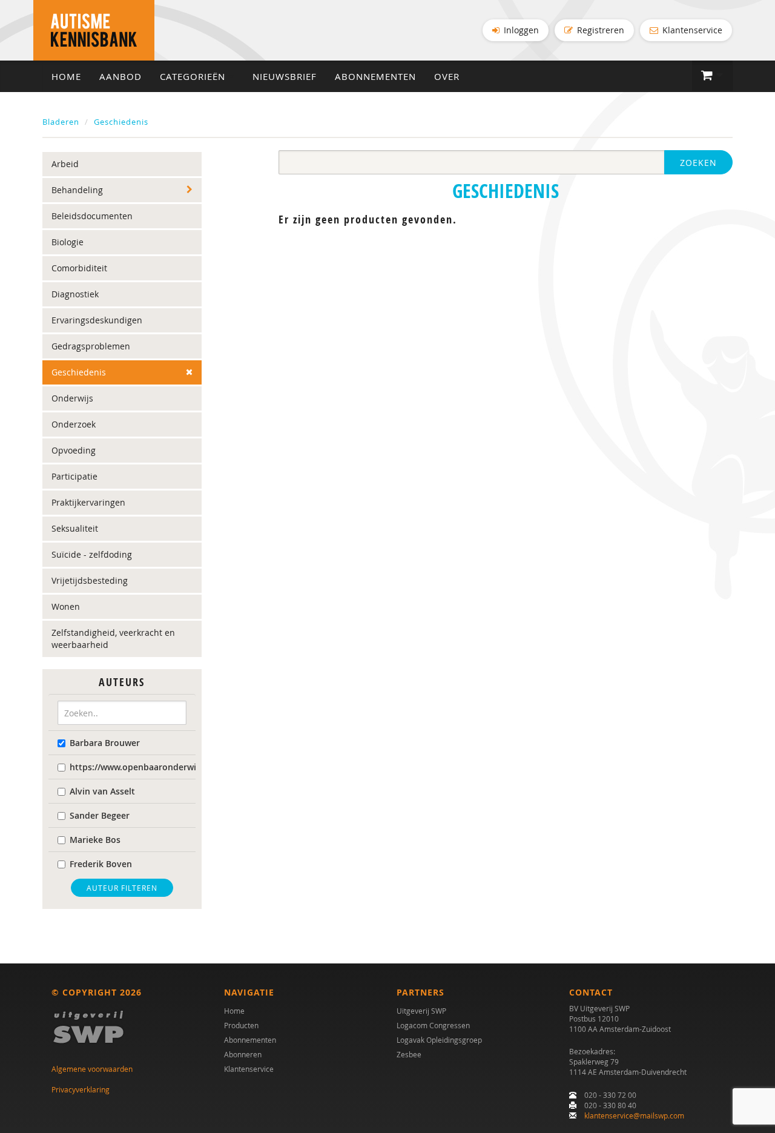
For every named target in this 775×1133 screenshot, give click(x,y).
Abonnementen (375, 76)
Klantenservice (691, 30)
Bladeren (60, 121)
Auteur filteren (122, 888)
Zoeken (698, 162)
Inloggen (520, 30)
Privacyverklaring (80, 1089)
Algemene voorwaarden (92, 1069)
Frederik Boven (101, 864)
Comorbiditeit (79, 268)
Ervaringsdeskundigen (96, 320)
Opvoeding (73, 450)
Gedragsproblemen (90, 346)
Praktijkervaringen (88, 502)
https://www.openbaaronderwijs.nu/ (128, 767)
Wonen (65, 606)
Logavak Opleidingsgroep (439, 1040)
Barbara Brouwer (105, 742)
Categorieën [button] (194, 76)
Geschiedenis (121, 121)
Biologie (67, 242)
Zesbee (409, 1054)
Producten (241, 1025)
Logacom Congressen (433, 1025)
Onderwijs (72, 398)
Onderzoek (73, 424)
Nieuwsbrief (284, 76)
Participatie (74, 476)
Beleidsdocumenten (92, 216)
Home (66, 76)
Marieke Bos (95, 839)
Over (447, 76)
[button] (712, 76)
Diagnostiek (75, 294)
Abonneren (243, 1054)
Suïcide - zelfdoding (91, 554)
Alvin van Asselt (102, 791)
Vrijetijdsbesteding (89, 580)
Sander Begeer (100, 815)
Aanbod (120, 76)
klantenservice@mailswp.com (634, 1115)
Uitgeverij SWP (421, 1011)
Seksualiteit (74, 528)
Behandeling (77, 190)
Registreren (599, 30)
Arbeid (65, 164)
